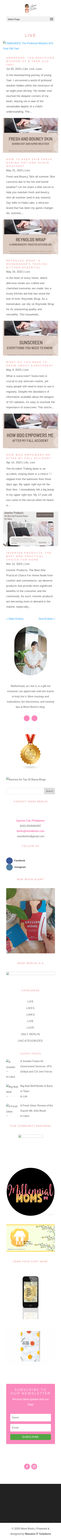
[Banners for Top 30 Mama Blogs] (26, 779)
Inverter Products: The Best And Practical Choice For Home (29, 556)
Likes (30, 1008)
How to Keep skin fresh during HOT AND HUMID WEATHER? (29, 163)
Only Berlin (30, 1034)
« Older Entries (14, 618)
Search (49, 791)
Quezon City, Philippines (30, 820)
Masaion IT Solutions (38, 1533)
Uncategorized (30, 1040)
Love (39, 68)
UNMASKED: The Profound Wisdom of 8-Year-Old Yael (30, 61)
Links (30, 1014)
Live (31, 68)
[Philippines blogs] (30, 768)
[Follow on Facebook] (27, 1466)
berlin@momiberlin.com (30, 831)
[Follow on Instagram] (34, 1466)
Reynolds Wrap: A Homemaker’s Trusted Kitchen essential (27, 264)
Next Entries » (47, 618)
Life (25, 68)
